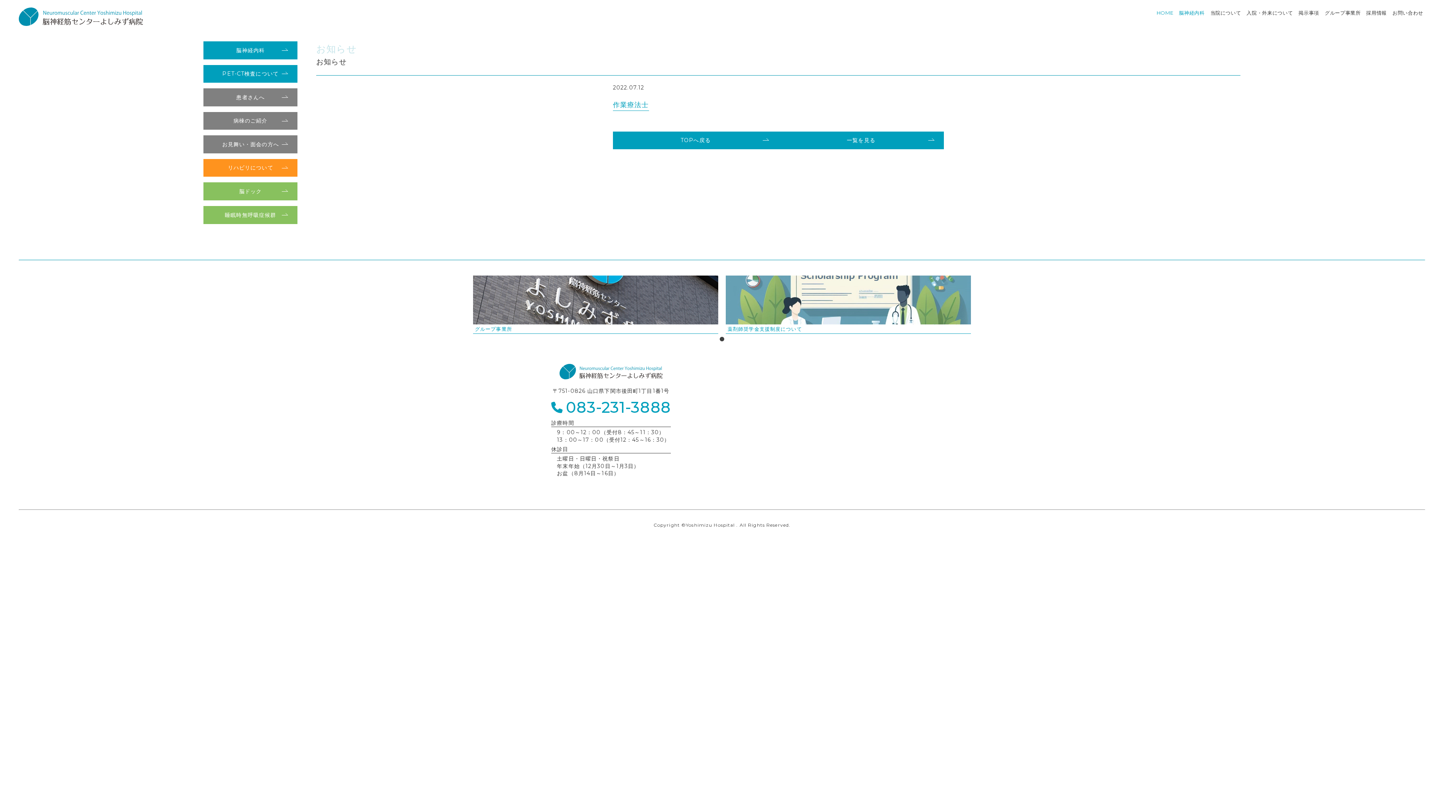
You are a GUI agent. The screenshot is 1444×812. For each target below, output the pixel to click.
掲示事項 (1308, 13)
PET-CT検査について (250, 73)
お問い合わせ (1407, 13)
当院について (1225, 13)
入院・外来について (1270, 13)
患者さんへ (250, 97)
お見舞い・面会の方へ (250, 144)
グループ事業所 (1343, 13)
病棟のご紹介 (251, 120)
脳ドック (250, 191)
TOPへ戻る (696, 140)
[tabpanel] (595, 305)
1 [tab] (722, 339)
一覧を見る (861, 140)
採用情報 (1376, 13)
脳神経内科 (1191, 13)
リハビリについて (250, 167)
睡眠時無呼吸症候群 (250, 215)
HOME (1165, 13)
